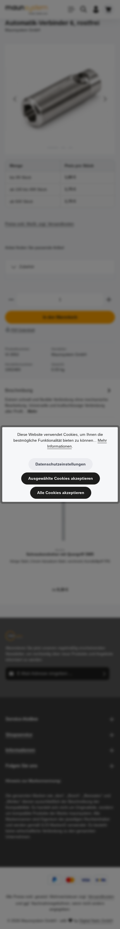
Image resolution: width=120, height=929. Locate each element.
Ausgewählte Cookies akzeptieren (60, 478)
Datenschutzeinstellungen (60, 464)
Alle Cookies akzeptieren (60, 492)
